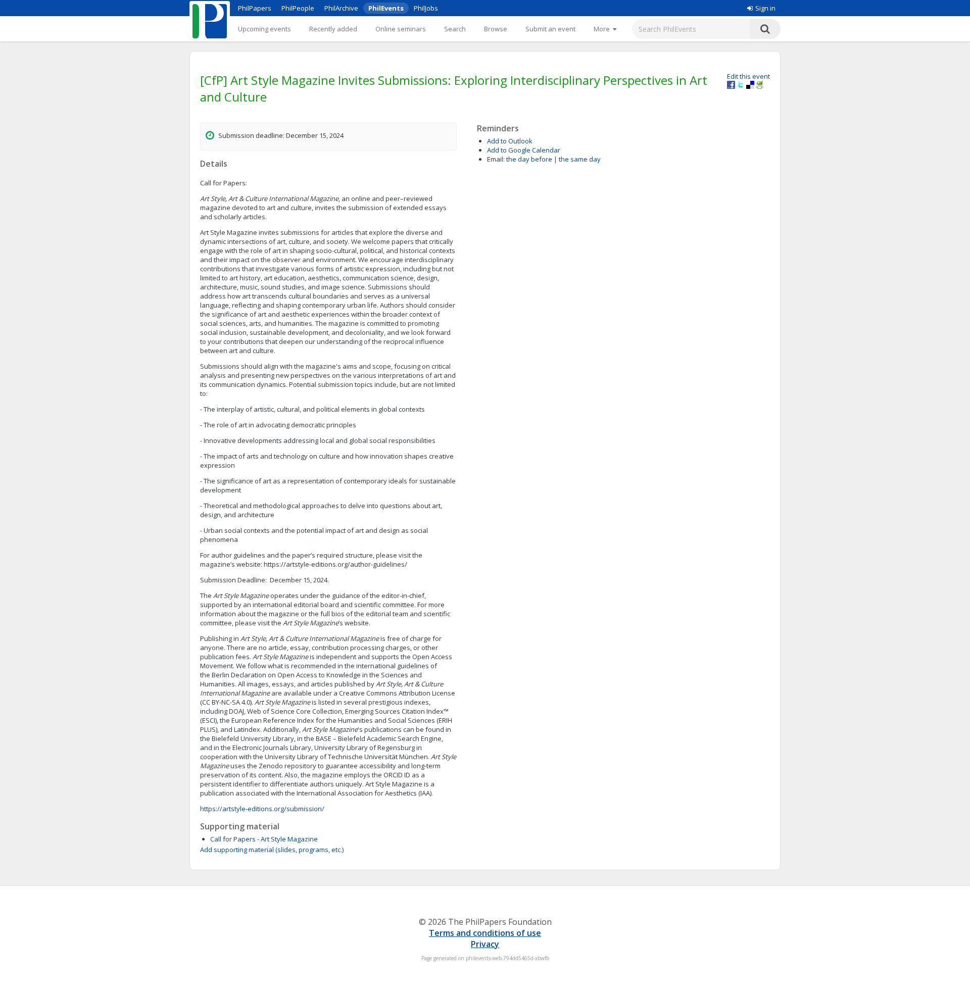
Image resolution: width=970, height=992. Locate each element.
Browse (495, 28)
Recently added (333, 28)
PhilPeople (297, 8)
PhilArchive (341, 8)
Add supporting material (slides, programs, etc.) (272, 849)
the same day (580, 159)
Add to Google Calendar (523, 150)
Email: (496, 159)
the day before (529, 159)
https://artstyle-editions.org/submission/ (262, 808)
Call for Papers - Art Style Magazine (264, 839)
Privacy (485, 944)
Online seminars (400, 28)
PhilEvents (386, 8)
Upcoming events (264, 28)
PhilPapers (254, 8)
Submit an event (550, 28)
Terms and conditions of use (485, 932)
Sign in (765, 8)
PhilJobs (426, 8)
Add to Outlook (509, 140)
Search (455, 28)
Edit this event (748, 76)
